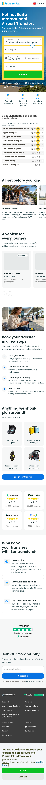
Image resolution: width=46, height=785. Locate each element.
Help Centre (7, 710)
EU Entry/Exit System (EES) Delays (10, 715)
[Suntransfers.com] (11, 3)
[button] (40, 39)
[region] (23, 764)
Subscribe (23, 676)
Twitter (31, 731)
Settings (23, 776)
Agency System (31, 706)
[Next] (10, 293)
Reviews (5, 731)
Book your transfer (23, 477)
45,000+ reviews (12, 506)
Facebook (32, 726)
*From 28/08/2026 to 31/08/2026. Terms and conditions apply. (20, 124)
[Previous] (4, 293)
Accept (23, 770)
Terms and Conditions (34, 681)
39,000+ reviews (34, 506)
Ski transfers (7, 735)
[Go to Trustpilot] (34, 695)
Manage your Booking (11, 706)
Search (23, 74)
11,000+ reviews (12, 526)
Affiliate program (32, 710)
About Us (5, 726)
